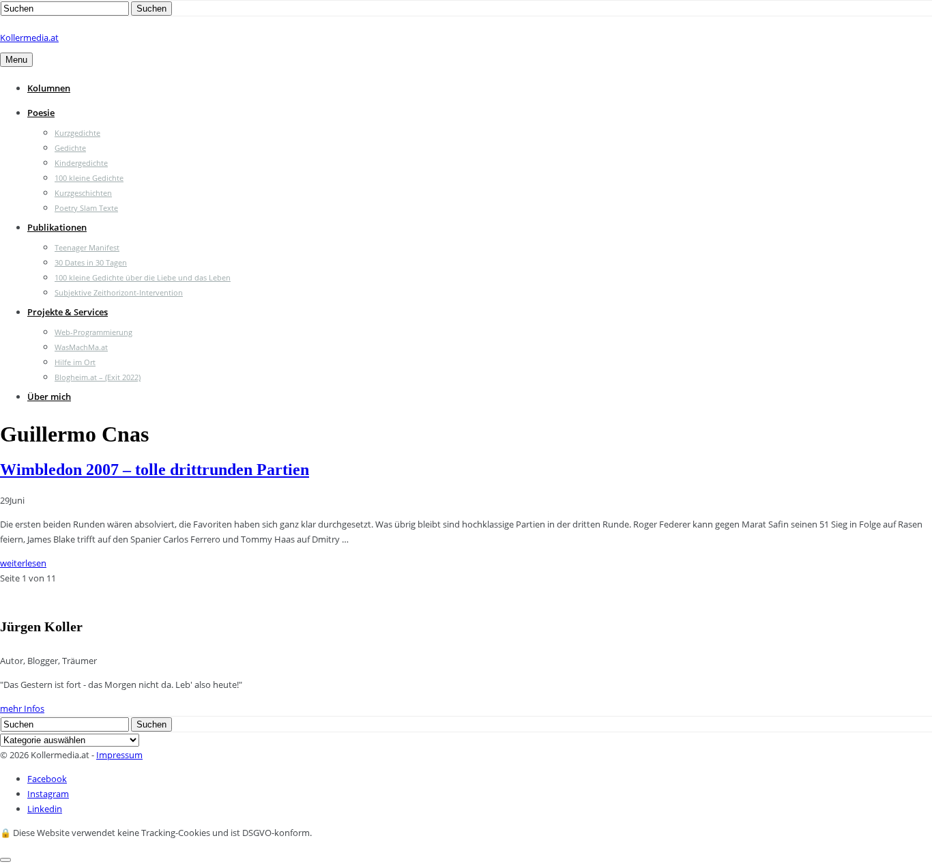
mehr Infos (22, 708)
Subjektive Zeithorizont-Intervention (119, 292)
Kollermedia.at (29, 37)
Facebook (47, 779)
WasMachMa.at (81, 347)
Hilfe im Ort (75, 362)
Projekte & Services (67, 312)
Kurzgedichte (77, 133)
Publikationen (57, 227)
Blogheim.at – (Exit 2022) (98, 377)
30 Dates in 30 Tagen (91, 262)
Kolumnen (48, 88)
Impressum (119, 755)
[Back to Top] (5, 860)
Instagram (48, 794)
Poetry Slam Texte (86, 208)
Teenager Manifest (87, 247)
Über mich (49, 396)
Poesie (41, 112)
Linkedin (44, 809)
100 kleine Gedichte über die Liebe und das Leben (143, 277)
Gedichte (70, 148)
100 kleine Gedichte (89, 178)
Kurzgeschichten (83, 193)
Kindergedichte (81, 163)
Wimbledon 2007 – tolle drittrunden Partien (154, 469)
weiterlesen (23, 563)
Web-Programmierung (93, 332)
